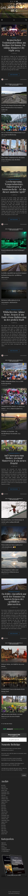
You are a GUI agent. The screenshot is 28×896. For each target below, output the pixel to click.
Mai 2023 (3, 827)
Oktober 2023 (4, 818)
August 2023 (4, 822)
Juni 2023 (3, 825)
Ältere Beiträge (7, 723)
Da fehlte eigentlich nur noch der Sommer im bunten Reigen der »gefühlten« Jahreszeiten (14, 275)
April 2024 (3, 808)
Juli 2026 (3, 785)
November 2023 (5, 817)
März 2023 (3, 830)
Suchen (24, 775)
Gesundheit (4, 848)
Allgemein (3, 843)
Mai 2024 (3, 807)
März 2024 (3, 810)
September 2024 (5, 800)
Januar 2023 (4, 833)
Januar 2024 (4, 813)
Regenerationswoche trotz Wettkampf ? (13, 250)
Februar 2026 (4, 788)
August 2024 (4, 802)
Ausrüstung (4, 844)
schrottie (6, 79)
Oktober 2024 (4, 798)
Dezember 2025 (5, 792)
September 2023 (5, 820)
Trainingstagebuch (14, 179)
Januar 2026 (4, 790)
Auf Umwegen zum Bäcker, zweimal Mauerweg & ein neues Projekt (14, 459)
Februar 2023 (4, 832)
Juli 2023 (3, 823)
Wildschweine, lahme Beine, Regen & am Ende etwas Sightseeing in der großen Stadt (14, 315)
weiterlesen (14, 74)
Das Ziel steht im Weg (14, 9)
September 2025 (5, 793)
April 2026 (3, 787)
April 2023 (3, 828)
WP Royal (17, 893)
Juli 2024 (3, 803)
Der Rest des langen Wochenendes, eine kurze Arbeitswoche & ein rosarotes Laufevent (13, 108)
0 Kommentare (23, 79)
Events (14, 37)
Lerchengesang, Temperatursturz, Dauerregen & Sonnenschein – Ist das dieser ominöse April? (14, 186)
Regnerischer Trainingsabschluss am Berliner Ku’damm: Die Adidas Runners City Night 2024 (14, 45)
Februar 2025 (4, 797)
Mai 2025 (3, 795)
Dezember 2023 (5, 815)
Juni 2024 (3, 805)
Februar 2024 (4, 812)
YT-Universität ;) (5, 851)
